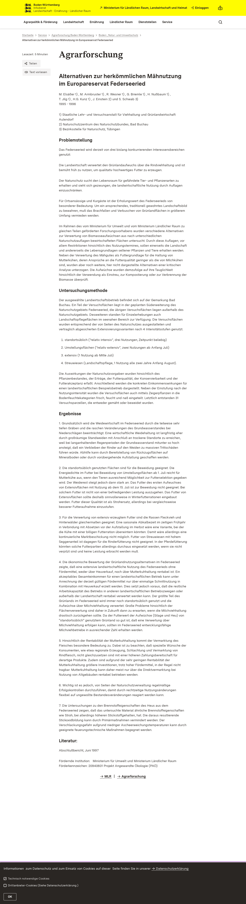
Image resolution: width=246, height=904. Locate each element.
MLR (107, 776)
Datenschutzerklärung (172, 868)
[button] (31, 63)
